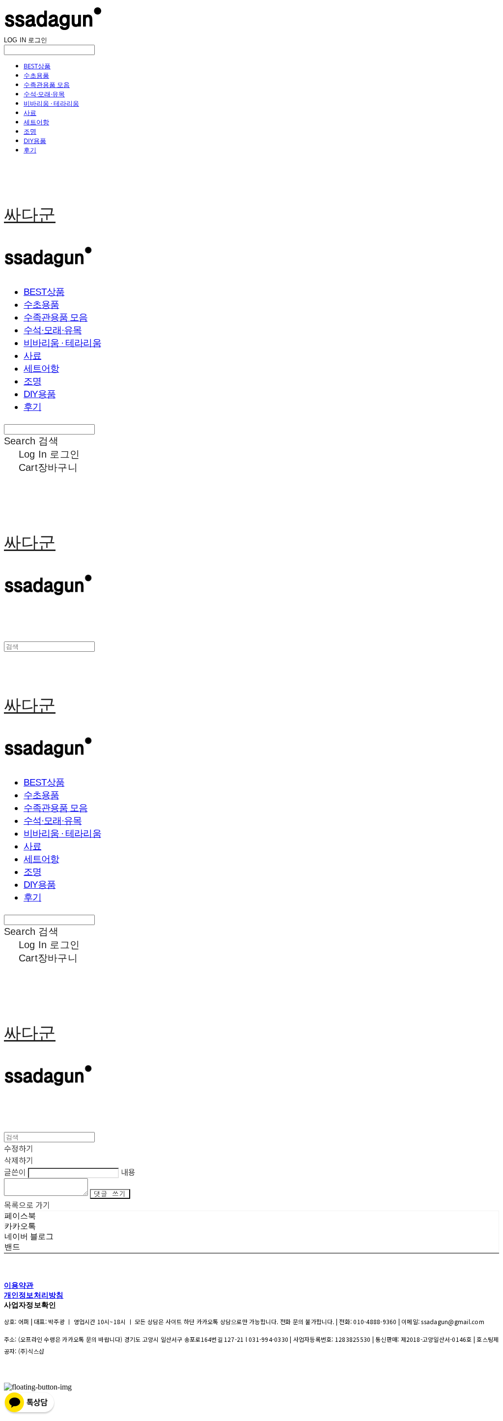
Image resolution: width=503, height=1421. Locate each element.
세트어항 (36, 121)
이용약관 (19, 1285)
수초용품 (36, 75)
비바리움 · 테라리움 (51, 103)
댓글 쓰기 (110, 1193)
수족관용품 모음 (47, 84)
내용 (128, 1172)
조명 (30, 131)
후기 (30, 149)
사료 (30, 112)
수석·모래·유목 (44, 93)
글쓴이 (15, 1172)
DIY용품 (35, 140)
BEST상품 (37, 65)
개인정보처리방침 (33, 1295)
